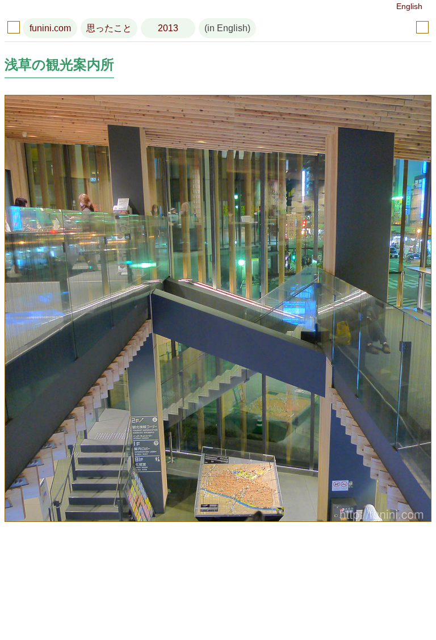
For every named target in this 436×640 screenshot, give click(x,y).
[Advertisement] (218, 583)
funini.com (50, 28)
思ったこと (109, 28)
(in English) (227, 28)
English (409, 6)
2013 (168, 28)
